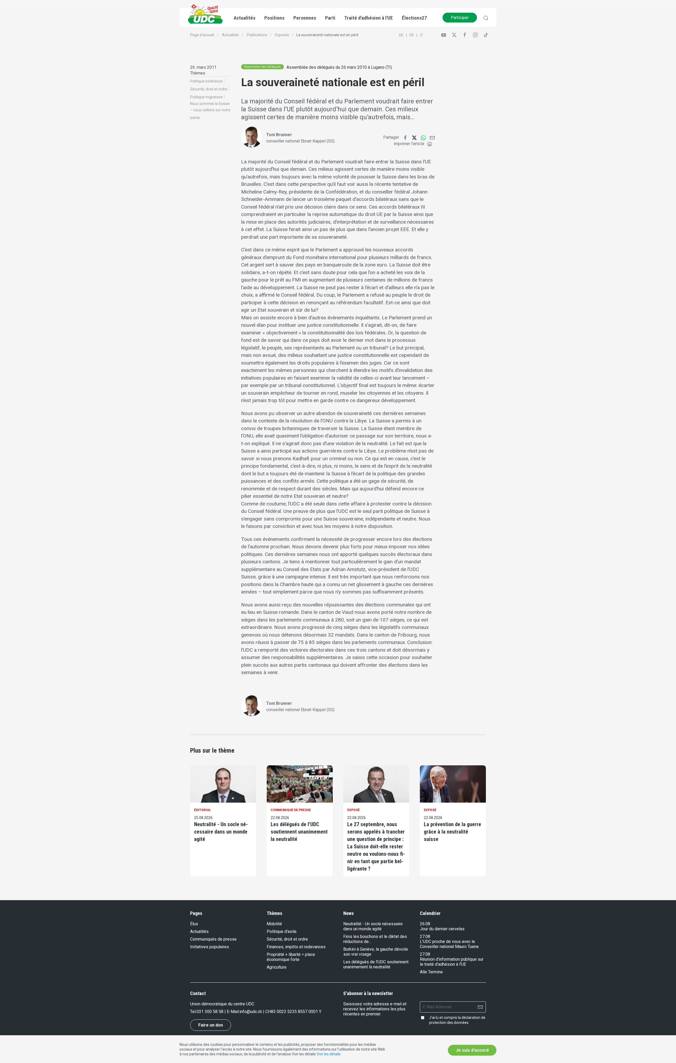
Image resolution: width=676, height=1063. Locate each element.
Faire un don (210, 1025)
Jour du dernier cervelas (442, 928)
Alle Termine (431, 971)
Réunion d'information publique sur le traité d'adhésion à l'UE (451, 962)
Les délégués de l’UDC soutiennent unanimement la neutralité (299, 831)
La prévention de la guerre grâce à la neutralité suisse (452, 831)
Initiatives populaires (209, 946)
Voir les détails (329, 1054)
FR (412, 35)
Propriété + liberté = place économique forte (291, 957)
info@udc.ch (251, 1011)
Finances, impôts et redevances (296, 946)
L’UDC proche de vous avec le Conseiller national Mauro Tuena (449, 944)
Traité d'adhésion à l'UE (368, 18)
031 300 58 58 (209, 1011)
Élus (194, 923)
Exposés (282, 35)
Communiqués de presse (213, 939)
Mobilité (274, 923)
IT (421, 35)
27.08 (425, 936)
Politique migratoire (206, 97)
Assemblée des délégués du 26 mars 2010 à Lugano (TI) (339, 67)
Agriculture (277, 967)
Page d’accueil (202, 35)
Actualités (230, 35)
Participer (460, 17)
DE (401, 35)
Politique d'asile (282, 931)
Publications (257, 35)
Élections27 (414, 18)
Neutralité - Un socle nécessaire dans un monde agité (221, 831)
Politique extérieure (206, 81)
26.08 (425, 923)
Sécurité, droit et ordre (208, 89)
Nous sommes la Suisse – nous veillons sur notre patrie (210, 111)
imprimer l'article (409, 143)
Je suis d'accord (472, 1050)
